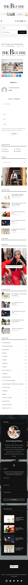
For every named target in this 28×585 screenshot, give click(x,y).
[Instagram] (20, 21)
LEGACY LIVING (15, 397)
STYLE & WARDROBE (15, 380)
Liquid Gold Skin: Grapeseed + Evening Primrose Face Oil (17, 195)
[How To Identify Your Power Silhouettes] (5, 305)
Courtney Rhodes (10, 46)
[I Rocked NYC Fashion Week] (5, 331)
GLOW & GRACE (15, 404)
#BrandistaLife (15, 377)
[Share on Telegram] (10, 82)
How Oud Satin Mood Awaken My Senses (18, 221)
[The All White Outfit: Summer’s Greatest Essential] (5, 322)
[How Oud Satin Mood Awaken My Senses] (5, 223)
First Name (6, 478)
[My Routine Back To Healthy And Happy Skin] (5, 231)
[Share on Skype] (15, 82)
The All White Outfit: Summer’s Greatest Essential (17, 320)
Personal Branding (15, 346)
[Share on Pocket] (13, 82)
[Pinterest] (22, 21)
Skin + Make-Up (15, 370)
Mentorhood (15, 401)
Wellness (15, 373)
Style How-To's (15, 408)
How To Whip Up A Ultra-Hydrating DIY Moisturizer (18, 294)
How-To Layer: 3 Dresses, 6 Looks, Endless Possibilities (18, 203)
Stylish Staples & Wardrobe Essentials (15, 384)
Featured (15, 363)
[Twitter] (18, 21)
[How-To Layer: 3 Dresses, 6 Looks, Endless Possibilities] (5, 205)
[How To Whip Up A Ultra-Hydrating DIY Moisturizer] (5, 296)
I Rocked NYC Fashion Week (17, 328)
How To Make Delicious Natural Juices (18, 212)
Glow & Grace (15, 387)
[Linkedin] (17, 580)
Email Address (7, 492)
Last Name (6, 485)
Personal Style (15, 342)
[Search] (26, 21)
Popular (15, 366)
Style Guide (15, 349)
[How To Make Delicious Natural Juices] (5, 214)
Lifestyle (15, 356)
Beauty (15, 353)
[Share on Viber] (16, 82)
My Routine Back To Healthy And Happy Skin (18, 230)
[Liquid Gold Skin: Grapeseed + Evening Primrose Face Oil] (5, 196)
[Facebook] (15, 21)
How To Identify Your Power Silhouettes (17, 303)
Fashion (15, 360)
